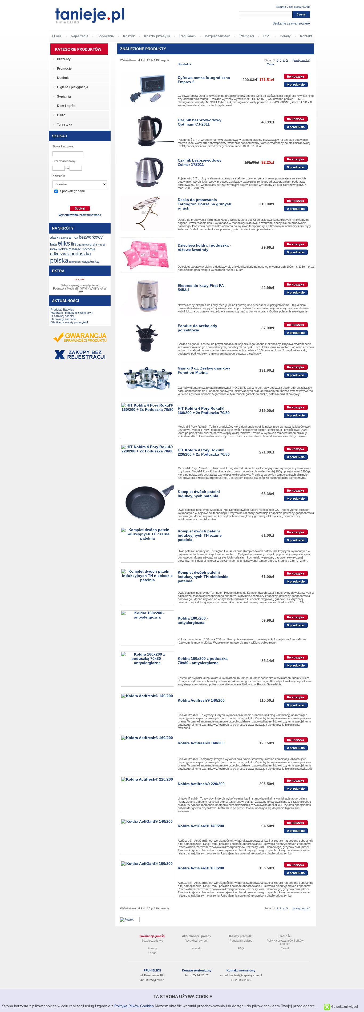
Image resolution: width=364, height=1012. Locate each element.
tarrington (75, 261)
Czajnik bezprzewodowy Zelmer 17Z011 (199, 162)
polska (59, 260)
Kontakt (306, 36)
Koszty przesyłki (157, 36)
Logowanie (106, 36)
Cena (270, 64)
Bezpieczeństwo (217, 36)
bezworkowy (91, 237)
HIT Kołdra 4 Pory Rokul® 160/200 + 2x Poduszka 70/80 (204, 410)
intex (54, 249)
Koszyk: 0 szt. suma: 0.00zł (293, 6)
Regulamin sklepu (240, 940)
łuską (94, 261)
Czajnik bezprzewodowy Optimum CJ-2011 (199, 122)
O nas (57, 36)
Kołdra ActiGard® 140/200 (201, 826)
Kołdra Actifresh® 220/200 (201, 784)
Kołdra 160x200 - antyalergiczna (193, 620)
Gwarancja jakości (152, 936)
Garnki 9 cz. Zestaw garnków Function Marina (204, 370)
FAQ (241, 948)
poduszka (80, 253)
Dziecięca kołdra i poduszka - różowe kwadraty (204, 247)
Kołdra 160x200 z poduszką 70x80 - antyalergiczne (203, 660)
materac (74, 249)
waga (86, 261)
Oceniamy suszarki (63, 319)
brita (53, 244)
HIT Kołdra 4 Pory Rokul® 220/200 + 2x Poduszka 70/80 (204, 452)
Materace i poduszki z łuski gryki (72, 312)
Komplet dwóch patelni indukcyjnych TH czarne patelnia (200, 535)
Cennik (285, 948)
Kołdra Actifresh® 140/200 (201, 700)
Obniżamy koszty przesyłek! (69, 322)
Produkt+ (185, 64)
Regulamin (187, 36)
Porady (285, 36)
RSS (266, 36)
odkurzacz (60, 254)
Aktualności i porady (196, 936)
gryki (93, 244)
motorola (88, 249)
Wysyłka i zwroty (196, 940)
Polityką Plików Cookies (134, 1006)
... (290, 60)
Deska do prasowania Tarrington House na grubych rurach (204, 204)
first (74, 244)
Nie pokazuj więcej (344, 1007)
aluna (64, 237)
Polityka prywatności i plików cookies (285, 942)
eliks (64, 243)
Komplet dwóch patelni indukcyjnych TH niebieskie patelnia (203, 576)
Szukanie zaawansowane (291, 23)
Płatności (247, 36)
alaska (55, 237)
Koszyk (129, 36)
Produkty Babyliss (62, 309)
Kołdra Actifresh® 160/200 (201, 743)
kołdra (63, 249)
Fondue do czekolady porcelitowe (197, 328)
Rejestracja (79, 36)
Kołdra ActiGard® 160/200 (201, 868)
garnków (83, 244)
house (102, 244)
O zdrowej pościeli (62, 316)
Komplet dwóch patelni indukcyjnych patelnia (199, 493)
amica (73, 237)
